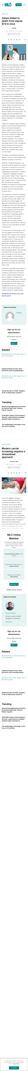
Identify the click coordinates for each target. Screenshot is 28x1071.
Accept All (14, 1067)
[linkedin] (11, 39)
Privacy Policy (16, 1063)
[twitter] (14, 39)
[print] (25, 39)
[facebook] (8, 39)
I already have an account (14, 589)
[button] (3, 5)
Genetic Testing (6, 444)
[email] (19, 39)
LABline (14, 28)
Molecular (5, 14)
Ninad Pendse (14, 461)
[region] (14, 1064)
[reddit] (16, 39)
